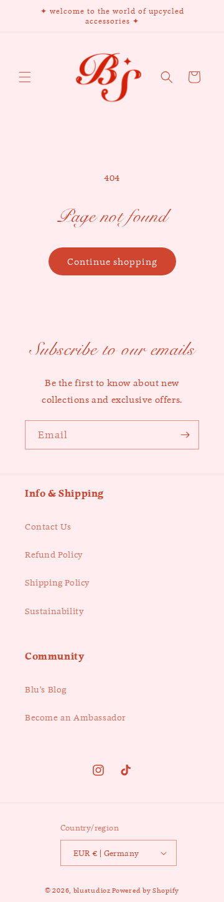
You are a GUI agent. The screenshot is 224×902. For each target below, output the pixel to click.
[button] (25, 77)
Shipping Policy (57, 582)
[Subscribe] (184, 434)
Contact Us (48, 526)
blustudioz (92, 890)
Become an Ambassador (75, 717)
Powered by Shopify (145, 890)
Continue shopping (112, 261)
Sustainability (54, 611)
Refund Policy (54, 554)
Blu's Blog (46, 689)
